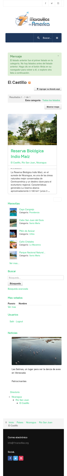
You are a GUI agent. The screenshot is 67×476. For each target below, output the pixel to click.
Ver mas (12, 306)
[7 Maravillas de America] (33, 19)
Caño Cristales (26, 241)
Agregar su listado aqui (49, 89)
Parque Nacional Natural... (32, 252)
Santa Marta (34, 223)
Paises (20, 422)
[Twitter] (52, 3)
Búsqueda (15, 283)
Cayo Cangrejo (26, 209)
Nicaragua (41, 162)
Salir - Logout (16, 321)
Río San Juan (28, 162)
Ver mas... (14, 263)
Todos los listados (51, 100)
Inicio (11, 422)
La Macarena (35, 244)
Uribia (31, 234)
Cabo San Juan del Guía (31, 220)
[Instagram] (58, 3)
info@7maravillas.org (18, 442)
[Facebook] (45, 3)
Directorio (15, 392)
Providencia (34, 212)
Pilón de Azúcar (27, 230)
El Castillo (15, 162)
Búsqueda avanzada (18, 288)
